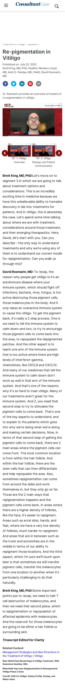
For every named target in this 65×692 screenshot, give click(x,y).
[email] (38, 83)
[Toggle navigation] (6, 5)
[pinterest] (30, 83)
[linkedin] (22, 83)
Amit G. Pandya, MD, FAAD (24, 72)
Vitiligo (38, 656)
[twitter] (13, 83)
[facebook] (5, 83)
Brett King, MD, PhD (15, 68)
